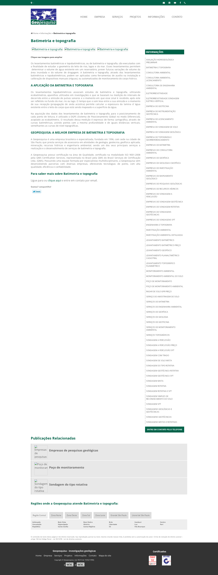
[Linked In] (169, 2)
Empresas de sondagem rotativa (163, 206)
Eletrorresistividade (157, 93)
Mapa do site (105, 555)
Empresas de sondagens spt (160, 219)
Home (38, 555)
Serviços (58, 555)
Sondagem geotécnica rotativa (162, 370)
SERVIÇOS (117, 16)
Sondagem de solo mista (159, 360)
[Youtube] (175, 2)
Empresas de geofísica (157, 158)
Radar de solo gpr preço (159, 291)
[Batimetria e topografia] (47, 49)
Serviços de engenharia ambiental (164, 306)
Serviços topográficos (158, 335)
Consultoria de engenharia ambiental (160, 87)
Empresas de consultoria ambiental (159, 151)
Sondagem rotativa (156, 386)
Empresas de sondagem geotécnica (164, 201)
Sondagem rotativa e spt (159, 391)
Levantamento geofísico (159, 250)
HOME (83, 16)
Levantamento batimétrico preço (163, 245)
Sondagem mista (154, 381)
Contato (93, 555)
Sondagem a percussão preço (161, 345)
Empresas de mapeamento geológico (159, 177)
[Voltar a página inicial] (43, 16)
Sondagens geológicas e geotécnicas (159, 410)
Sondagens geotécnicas (159, 417)
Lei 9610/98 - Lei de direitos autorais (67, 539)
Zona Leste (100, 515)
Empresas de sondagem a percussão (159, 195)
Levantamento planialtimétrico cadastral (162, 257)
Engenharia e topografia (159, 224)
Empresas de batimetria (158, 145)
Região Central (39, 515)
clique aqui (54, 180)
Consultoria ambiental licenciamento (158, 79)
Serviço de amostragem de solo (162, 296)
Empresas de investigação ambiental (159, 169)
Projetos (68, 555)
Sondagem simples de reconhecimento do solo (159, 397)
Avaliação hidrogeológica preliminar (160, 61)
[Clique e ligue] (185, 2)
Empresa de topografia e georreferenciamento (159, 138)
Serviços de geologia (157, 317)
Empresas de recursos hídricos (162, 188)
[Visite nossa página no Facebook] (180, 2)
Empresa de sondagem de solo (162, 127)
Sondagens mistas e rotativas (161, 422)
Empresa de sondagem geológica (163, 132)
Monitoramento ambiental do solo (164, 276)
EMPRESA (99, 16)
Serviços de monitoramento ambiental (160, 328)
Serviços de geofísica (157, 312)
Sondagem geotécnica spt (159, 375)
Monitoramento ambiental (160, 271)
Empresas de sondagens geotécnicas (158, 213)
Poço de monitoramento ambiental (164, 286)
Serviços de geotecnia (157, 322)
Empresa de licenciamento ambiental (159, 120)
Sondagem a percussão (158, 340)
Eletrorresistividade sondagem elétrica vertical (162, 100)
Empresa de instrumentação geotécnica (161, 112)
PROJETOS (135, 16)
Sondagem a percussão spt (160, 350)
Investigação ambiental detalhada (164, 235)
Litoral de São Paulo (141, 515)
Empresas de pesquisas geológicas (164, 183)
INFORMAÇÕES (156, 16)
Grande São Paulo (119, 515)
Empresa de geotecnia (157, 106)
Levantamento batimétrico (160, 240)
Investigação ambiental (158, 230)
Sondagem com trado (157, 355)
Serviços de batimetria (157, 301)
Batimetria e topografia (158, 67)
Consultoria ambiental (158, 72)
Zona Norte (56, 515)
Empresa (48, 555)
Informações (154, 52)
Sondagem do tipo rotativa (160, 365)
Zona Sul (86, 515)
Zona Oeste (72, 515)
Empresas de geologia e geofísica (163, 163)
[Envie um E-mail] (164, 2)
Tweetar (36, 191)
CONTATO (177, 16)
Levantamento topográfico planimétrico (160, 264)
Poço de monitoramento (159, 281)
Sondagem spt (153, 404)
